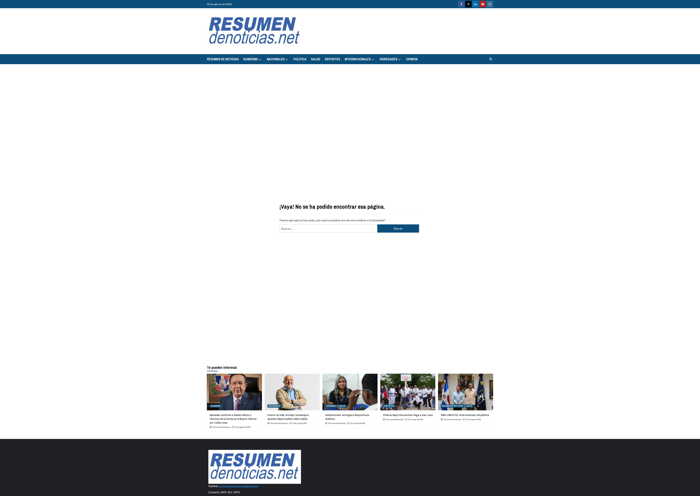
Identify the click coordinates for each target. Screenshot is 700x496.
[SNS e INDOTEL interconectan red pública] (465, 392)
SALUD (315, 59)
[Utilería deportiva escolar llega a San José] (407, 392)
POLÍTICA (299, 59)
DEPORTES (332, 59)
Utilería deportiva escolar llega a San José (408, 415)
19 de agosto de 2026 (242, 427)
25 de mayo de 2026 (357, 423)
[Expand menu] (260, 59)
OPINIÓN (411, 59)
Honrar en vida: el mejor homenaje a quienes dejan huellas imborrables (288, 417)
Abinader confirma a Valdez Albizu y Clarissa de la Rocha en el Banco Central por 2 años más (233, 419)
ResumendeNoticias (221, 427)
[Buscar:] (328, 228)
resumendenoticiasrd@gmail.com (238, 486)
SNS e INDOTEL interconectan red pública (465, 415)
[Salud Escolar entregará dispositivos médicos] (350, 392)
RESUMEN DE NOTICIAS (223, 59)
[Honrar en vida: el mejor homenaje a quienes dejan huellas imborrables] (292, 392)
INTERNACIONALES (358, 59)
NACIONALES (276, 59)
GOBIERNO (250, 59)
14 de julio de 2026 (299, 423)
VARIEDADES (388, 59)
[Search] (491, 59)
